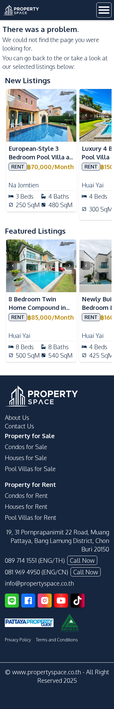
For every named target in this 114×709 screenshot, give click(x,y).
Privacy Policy (18, 639)
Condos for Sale (26, 447)
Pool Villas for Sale (30, 469)
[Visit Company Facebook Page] (28, 601)
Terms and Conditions (57, 639)
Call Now (82, 560)
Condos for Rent (26, 495)
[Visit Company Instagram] (45, 601)
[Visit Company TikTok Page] (78, 601)
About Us (17, 417)
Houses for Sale (26, 458)
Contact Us (19, 426)
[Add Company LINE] (12, 601)
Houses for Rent (26, 506)
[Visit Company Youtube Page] (61, 601)
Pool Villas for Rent (30, 517)
